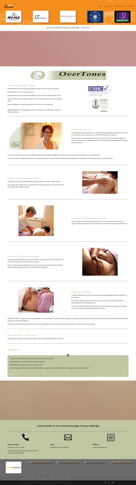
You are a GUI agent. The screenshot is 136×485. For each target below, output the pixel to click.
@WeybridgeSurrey (66, 483)
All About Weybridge (43, 483)
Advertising (130, 6)
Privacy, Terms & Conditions (63, 478)
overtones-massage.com (100, 447)
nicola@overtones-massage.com (59, 447)
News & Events (108, 6)
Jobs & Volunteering (42, 478)
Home (100, 6)
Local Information (119, 6)
